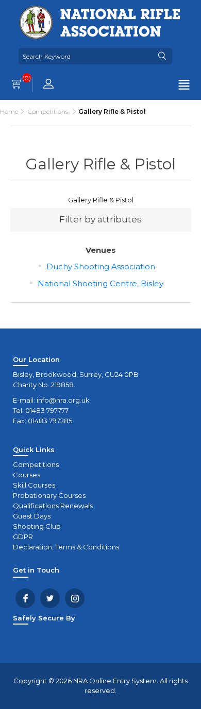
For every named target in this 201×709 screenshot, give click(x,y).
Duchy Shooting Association (100, 266)
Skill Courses (34, 485)
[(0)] (17, 84)
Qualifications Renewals (53, 506)
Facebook (25, 598)
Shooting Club (37, 526)
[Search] (162, 56)
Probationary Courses (49, 495)
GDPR (23, 536)
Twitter (50, 598)
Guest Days (32, 516)
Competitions (36, 464)
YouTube (75, 598)
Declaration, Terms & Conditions (66, 547)
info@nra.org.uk (63, 400)
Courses (26, 475)
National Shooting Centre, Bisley (100, 283)
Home (9, 111)
